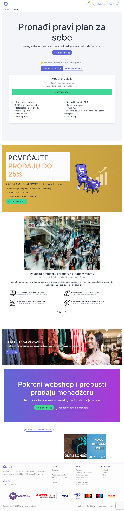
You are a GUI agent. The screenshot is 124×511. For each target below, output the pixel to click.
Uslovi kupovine (82, 477)
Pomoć (79, 470)
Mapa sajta (102, 506)
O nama (55, 470)
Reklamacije (80, 480)
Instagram (104, 472)
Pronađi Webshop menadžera (73, 407)
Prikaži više (62, 312)
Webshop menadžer (59, 475)
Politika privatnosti (83, 475)
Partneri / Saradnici (59, 477)
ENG (115, 506)
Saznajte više (12, 352)
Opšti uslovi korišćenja (84, 472)
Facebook (104, 470)
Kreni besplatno (62, 52)
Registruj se (113, 4)
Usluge (54, 472)
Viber (103, 477)
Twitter (103, 475)
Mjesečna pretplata (73, 68)
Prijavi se (101, 4)
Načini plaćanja (82, 482)
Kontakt (55, 482)
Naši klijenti (56, 480)
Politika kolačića (82, 485)
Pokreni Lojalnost (16, 201)
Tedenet (7, 9)
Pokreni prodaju (62, 92)
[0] (87, 4)
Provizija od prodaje (52, 68)
